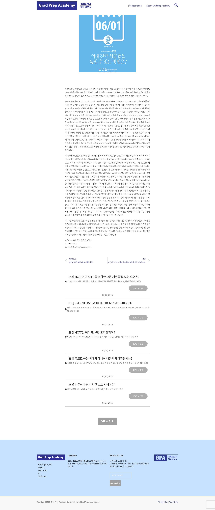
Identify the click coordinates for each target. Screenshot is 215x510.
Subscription (135, 5)
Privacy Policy (163, 502)
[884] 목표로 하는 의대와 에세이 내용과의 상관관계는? (99, 358)
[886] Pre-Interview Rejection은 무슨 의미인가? (99, 303)
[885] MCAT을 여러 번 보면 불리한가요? (91, 332)
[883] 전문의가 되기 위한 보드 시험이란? (91, 384)
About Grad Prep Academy (158, 5)
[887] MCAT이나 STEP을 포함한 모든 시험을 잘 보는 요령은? (103, 276)
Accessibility (173, 502)
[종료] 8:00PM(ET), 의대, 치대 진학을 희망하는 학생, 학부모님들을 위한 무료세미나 (87, 463)
